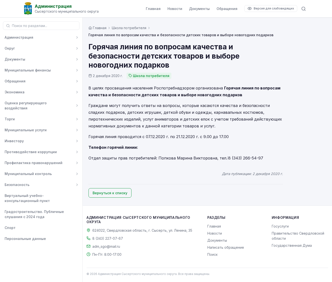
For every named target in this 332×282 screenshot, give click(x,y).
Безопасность (17, 185)
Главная (153, 9)
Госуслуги (280, 226)
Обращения (227, 9)
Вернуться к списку (110, 193)
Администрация (19, 37)
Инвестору (14, 141)
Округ (10, 48)
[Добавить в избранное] (77, 198)
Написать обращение (225, 247)
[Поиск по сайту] (303, 8)
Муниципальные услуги (26, 130)
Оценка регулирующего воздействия (26, 105)
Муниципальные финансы (28, 70)
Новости (174, 9)
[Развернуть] (77, 37)
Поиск (212, 254)
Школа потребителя (129, 28)
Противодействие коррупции (31, 152)
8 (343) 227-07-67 (107, 238)
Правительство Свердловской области (298, 235)
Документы (199, 9)
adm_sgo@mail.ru (106, 246)
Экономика (15, 92)
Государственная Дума (292, 245)
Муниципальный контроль (28, 174)
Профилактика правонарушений (33, 163)
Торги (10, 119)
